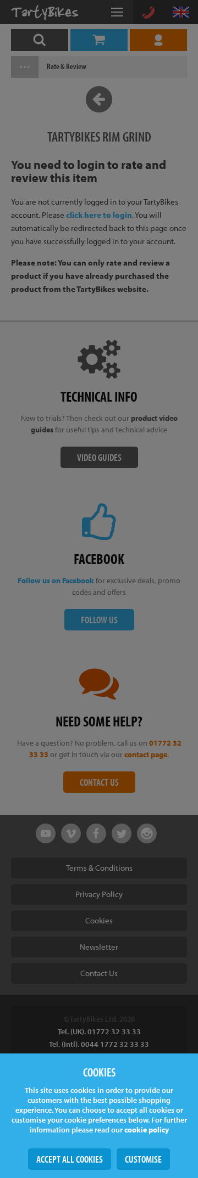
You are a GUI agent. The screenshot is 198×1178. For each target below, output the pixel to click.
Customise (143, 1159)
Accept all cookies (69, 1159)
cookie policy (146, 1130)
